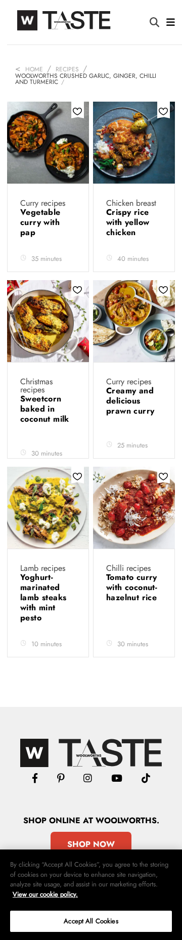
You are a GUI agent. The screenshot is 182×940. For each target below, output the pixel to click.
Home (34, 69)
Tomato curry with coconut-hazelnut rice (131, 587)
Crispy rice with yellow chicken (127, 222)
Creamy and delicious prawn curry (131, 401)
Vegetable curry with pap (40, 222)
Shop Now (91, 844)
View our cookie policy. (45, 894)
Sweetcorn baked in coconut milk (46, 409)
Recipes (67, 69)
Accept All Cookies (91, 921)
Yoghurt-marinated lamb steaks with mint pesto (43, 597)
